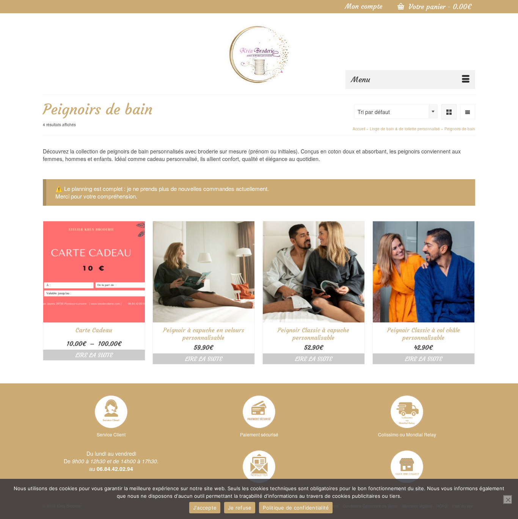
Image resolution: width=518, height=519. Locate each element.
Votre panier (438, 6)
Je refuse (239, 508)
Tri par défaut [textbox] (374, 112)
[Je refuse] (507, 499)
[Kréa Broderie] (259, 54)
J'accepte (205, 508)
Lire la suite (94, 355)
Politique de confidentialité (296, 508)
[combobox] (396, 111)
